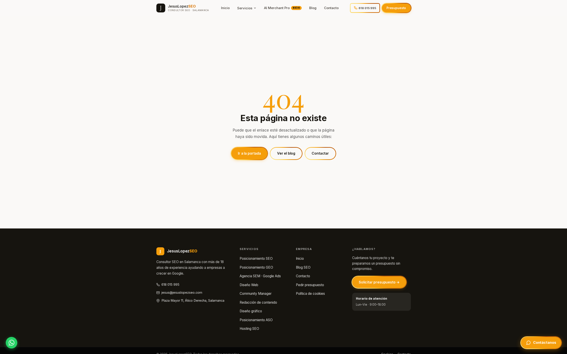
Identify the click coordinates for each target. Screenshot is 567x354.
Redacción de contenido (258, 302)
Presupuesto (396, 8)
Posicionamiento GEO (256, 267)
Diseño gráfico (251, 311)
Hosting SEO (249, 328)
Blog (313, 8)
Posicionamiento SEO (256, 258)
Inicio (225, 8)
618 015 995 (170, 285)
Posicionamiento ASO (256, 320)
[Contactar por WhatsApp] (11, 342)
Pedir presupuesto (310, 285)
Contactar (320, 153)
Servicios (244, 8)
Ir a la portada (249, 153)
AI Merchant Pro (282, 8)
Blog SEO (303, 267)
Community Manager (256, 293)
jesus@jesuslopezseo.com (181, 293)
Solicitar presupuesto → (379, 282)
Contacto (331, 8)
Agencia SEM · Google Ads (260, 276)
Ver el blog (286, 153)
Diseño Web (249, 285)
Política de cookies (310, 293)
